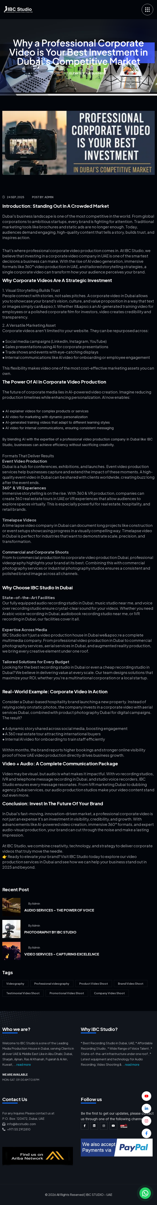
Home (56, 73)
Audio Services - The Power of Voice (59, 910)
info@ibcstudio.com (20, 1124)
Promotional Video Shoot (67, 993)
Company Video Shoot (109, 993)
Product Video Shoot (93, 983)
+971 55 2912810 (17, 1129)
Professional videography (51, 983)
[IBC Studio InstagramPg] (104, 1126)
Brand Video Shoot (130, 983)
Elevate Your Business (87, 73)
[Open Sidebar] (147, 9)
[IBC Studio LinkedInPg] (94, 1126)
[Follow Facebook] (146, 1133)
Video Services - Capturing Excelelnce (61, 954)
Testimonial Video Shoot (23, 993)
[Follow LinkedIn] (146, 1108)
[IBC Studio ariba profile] (39, 1152)
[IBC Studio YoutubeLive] (124, 1125)
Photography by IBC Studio (50, 932)
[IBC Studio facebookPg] (84, 1126)
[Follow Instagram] (146, 1121)
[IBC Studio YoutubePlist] (113, 1126)
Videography (15, 983)
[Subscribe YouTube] (146, 1096)
